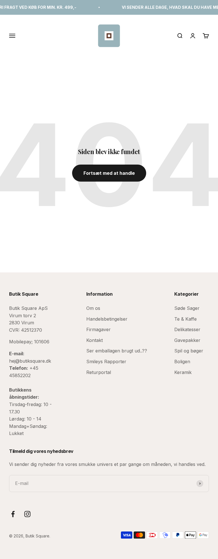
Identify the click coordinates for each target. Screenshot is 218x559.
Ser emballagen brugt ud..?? (116, 351)
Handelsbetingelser (106, 319)
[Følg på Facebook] (13, 514)
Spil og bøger (188, 351)
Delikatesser (187, 329)
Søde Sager (187, 308)
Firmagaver (98, 329)
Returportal (98, 372)
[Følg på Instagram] (27, 514)
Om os (93, 308)
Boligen (182, 361)
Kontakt (94, 340)
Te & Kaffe (185, 319)
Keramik (183, 372)
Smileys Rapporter (106, 361)
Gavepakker (187, 340)
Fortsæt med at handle (109, 173)
